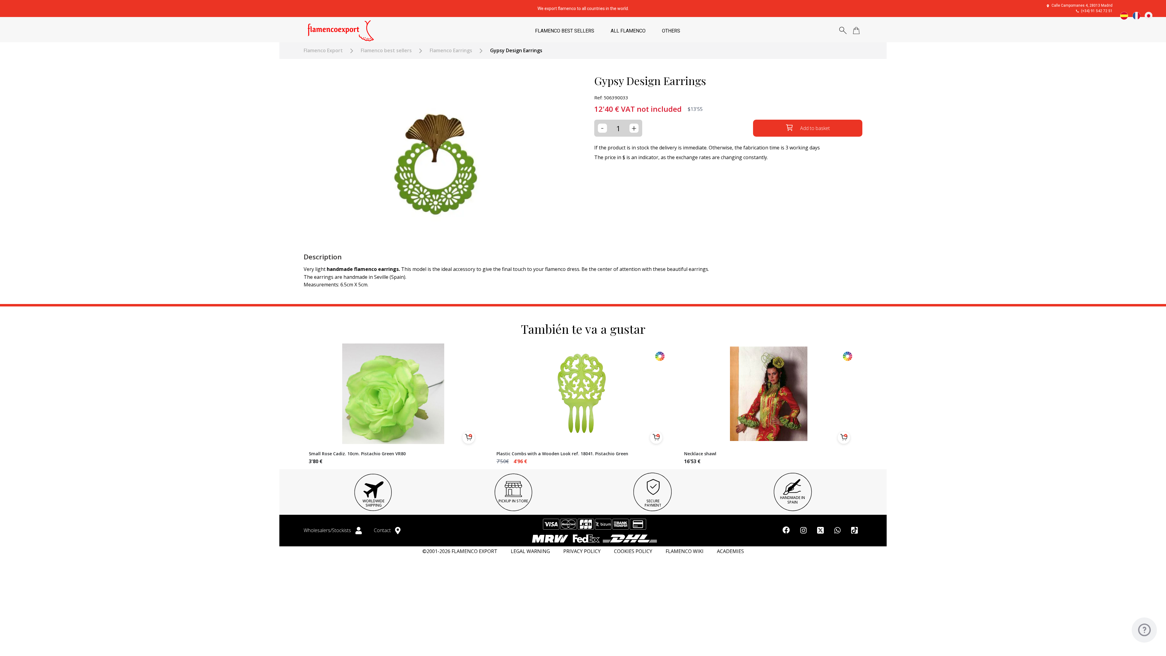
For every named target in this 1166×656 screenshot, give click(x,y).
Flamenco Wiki (685, 551)
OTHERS (671, 31)
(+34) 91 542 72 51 (1097, 11)
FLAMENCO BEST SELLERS (564, 31)
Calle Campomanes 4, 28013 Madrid (1082, 5)
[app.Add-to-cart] (468, 438)
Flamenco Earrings (451, 50)
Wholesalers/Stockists (328, 530)
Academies (730, 551)
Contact (383, 530)
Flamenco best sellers (386, 50)
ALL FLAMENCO (628, 31)
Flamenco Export (323, 50)
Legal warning (530, 551)
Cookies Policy (633, 551)
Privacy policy (582, 551)
